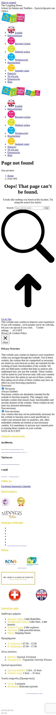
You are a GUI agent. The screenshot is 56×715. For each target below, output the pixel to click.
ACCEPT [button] (17, 330)
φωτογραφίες (13, 542)
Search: (10, 208)
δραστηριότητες (15, 536)
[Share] (5, 710)
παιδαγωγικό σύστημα (18, 530)
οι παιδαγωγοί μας (16, 533)
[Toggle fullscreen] (8, 710)
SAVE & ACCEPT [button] (10, 431)
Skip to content (8, 2)
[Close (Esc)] (2, 710)
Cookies (17, 693)
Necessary (10, 388)
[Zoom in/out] (12, 710)
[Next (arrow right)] (5, 713)
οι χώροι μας (13, 539)
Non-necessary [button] (8, 408)
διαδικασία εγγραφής (17, 528)
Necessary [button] (6, 385)
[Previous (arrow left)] (2, 713)
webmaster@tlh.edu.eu (12, 704)
